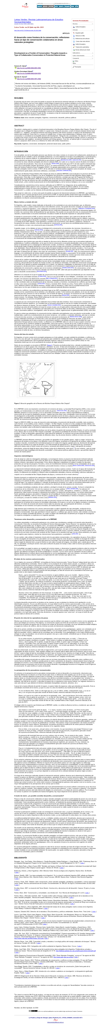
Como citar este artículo (83, 41)
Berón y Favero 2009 (78, 465)
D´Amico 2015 (42, 276)
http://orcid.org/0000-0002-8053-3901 (29, 68)
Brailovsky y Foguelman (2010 (87, 208)
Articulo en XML (80, 36)
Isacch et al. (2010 (62, 410)
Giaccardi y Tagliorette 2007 (64, 170)
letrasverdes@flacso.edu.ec (55, 1022)
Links (82, 863)
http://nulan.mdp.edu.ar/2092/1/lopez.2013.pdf (29, 938)
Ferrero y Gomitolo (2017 (54, 305)
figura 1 (49, 345)
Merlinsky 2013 (52, 497)
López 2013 (75, 533)
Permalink (78, 67)
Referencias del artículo (83, 38)
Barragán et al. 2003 (66, 159)
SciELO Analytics (81, 27)
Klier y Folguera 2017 (51, 278)
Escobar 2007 (69, 251)
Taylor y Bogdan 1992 (72, 488)
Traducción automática (82, 47)
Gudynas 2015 (58, 224)
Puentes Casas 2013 (67, 267)
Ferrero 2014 (41, 283)
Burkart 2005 (65, 295)
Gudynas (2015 (38, 229)
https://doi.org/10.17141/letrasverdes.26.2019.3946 (27, 30)
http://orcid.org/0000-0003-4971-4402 (29, 79)
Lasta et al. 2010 (76, 159)
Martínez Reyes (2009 (76, 316)
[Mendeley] (74, 61)
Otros (76, 61)
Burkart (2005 (55, 163)
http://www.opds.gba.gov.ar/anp (63, 957)
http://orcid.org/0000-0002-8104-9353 (29, 73)
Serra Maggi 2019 (41, 271)
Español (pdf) (79, 33)
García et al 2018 (89, 465)
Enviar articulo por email (83, 50)
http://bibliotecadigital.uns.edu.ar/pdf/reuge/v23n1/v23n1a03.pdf (76, 951)
